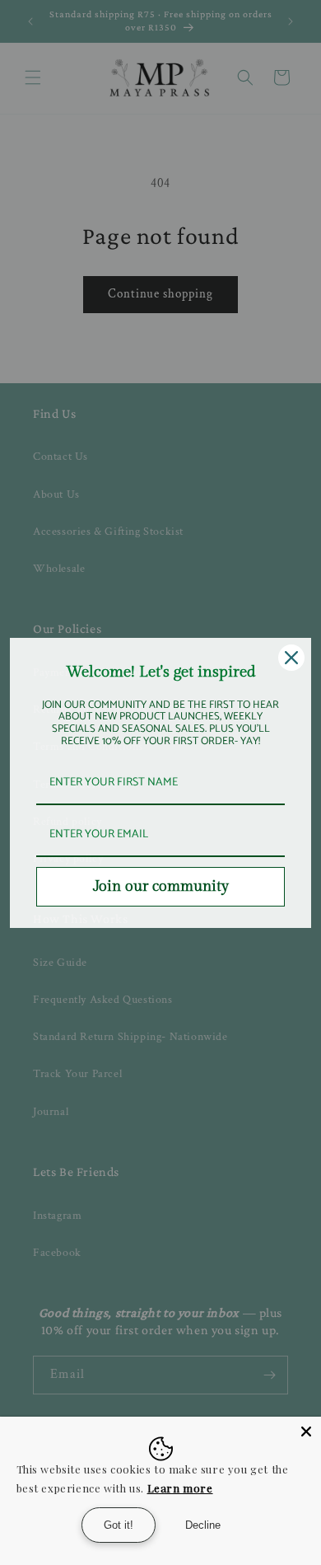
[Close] (291, 657)
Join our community (161, 886)
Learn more (180, 1488)
